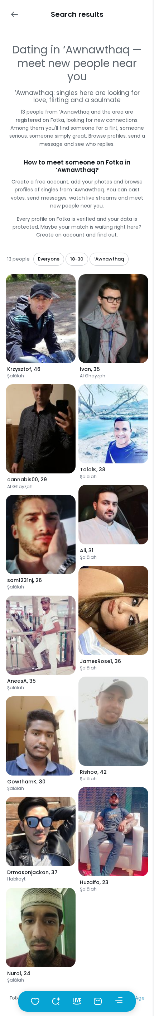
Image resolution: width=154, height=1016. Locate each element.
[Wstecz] (14, 14)
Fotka (16, 997)
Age (140, 997)
